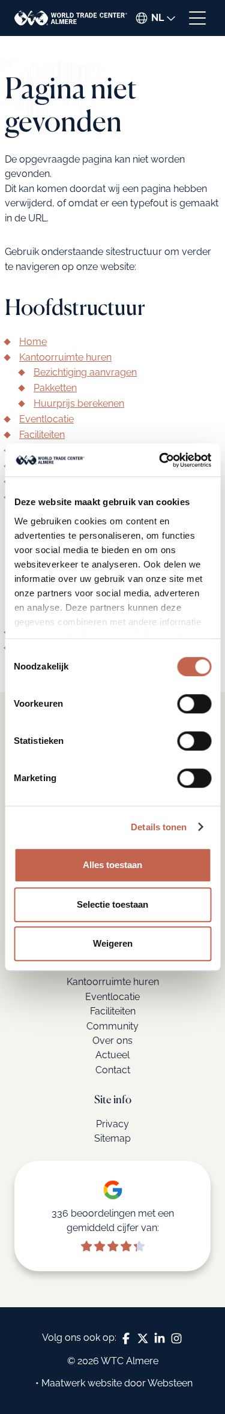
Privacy (112, 1124)
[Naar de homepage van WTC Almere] (70, 18)
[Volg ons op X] (143, 1338)
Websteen (170, 1383)
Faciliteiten (42, 434)
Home (33, 341)
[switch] (194, 703)
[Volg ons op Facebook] (126, 1338)
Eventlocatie (46, 419)
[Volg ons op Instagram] (176, 1338)
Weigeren (113, 943)
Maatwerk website (81, 1383)
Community (112, 1026)
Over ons (112, 1040)
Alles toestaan (112, 865)
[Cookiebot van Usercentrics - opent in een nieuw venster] (160, 460)
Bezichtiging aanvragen (85, 372)
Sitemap (112, 1138)
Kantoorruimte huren (65, 357)
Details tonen (159, 827)
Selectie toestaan (112, 904)
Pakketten (55, 388)
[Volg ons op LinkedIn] (159, 1338)
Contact (112, 1070)
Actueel (112, 1055)
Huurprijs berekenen (79, 403)
